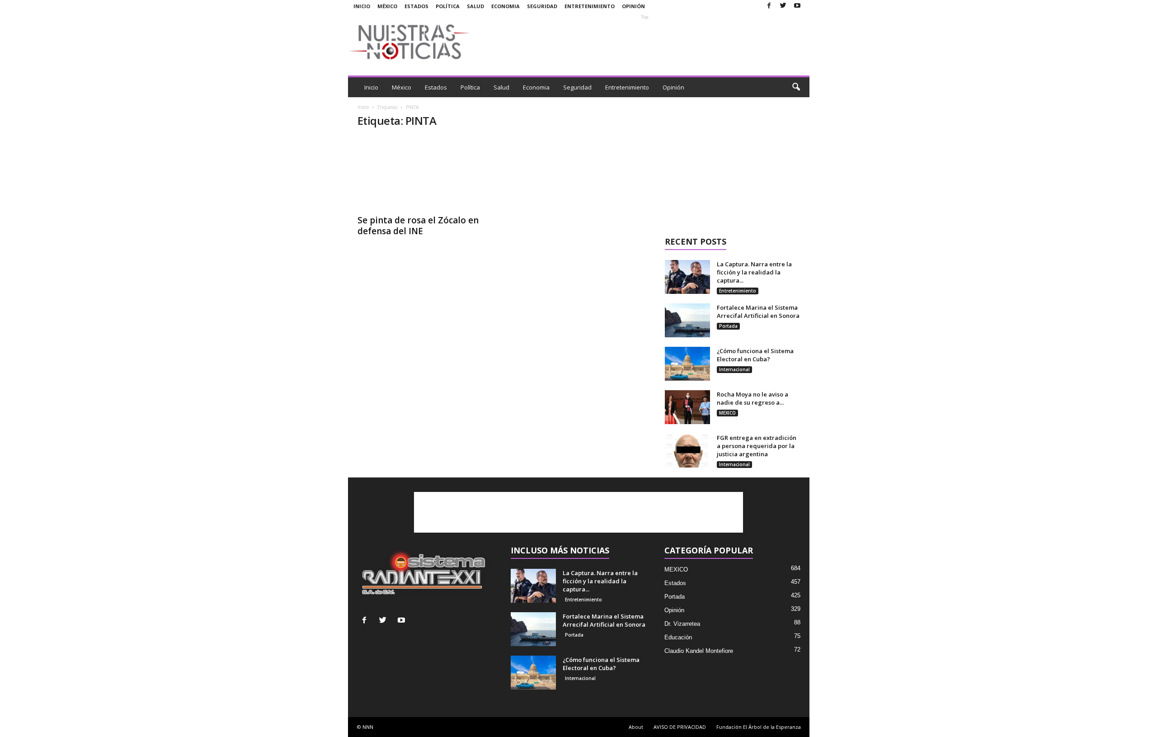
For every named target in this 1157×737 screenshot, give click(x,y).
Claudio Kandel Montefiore (698, 650)
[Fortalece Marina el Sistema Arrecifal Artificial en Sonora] (687, 320)
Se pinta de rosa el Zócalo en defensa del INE (418, 225)
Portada (728, 326)
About (636, 726)
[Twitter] (783, 6)
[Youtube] (797, 6)
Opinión (633, 6)
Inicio (361, 6)
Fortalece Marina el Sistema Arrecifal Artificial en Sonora (758, 311)
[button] (796, 87)
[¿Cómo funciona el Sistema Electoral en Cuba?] (687, 364)
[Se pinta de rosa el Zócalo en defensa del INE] (425, 173)
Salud (475, 6)
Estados (416, 6)
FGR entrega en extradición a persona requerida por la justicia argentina (756, 446)
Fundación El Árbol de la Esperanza (758, 726)
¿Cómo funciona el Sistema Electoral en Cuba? (755, 355)
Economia (505, 6)
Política (448, 6)
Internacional (734, 369)
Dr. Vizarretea (682, 623)
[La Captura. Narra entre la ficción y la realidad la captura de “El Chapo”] (687, 277)
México (387, 6)
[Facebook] (769, 6)
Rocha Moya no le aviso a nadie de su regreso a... (752, 398)
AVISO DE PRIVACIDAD (680, 726)
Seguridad (542, 6)
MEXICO (727, 413)
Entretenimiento (589, 6)
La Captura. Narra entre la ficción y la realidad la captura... (754, 272)
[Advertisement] (644, 41)
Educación (678, 637)
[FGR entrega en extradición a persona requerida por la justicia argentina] (687, 451)
